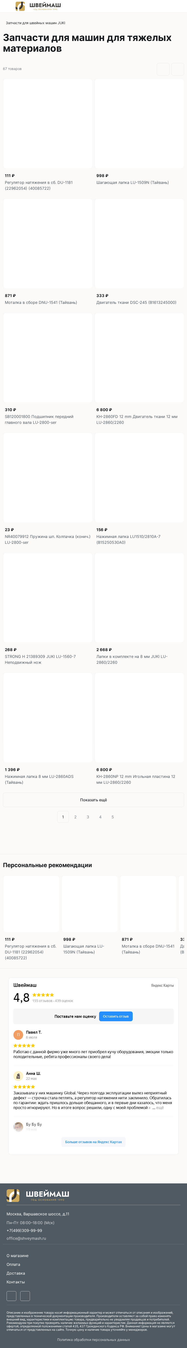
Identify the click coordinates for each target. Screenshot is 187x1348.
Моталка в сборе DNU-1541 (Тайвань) (41, 302)
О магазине (17, 1255)
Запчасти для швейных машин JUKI (35, 23)
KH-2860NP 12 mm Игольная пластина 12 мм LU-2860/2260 (135, 779)
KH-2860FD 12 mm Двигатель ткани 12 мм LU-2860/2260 (137, 419)
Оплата (13, 1264)
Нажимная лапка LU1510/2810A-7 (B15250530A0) (128, 539)
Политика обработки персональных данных (93, 1340)
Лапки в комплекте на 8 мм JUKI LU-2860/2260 (132, 659)
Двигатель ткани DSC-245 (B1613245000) (136, 302)
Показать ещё (93, 799)
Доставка (16, 1273)
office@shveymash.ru (26, 1238)
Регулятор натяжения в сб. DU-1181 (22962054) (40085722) (39, 185)
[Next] (124, 817)
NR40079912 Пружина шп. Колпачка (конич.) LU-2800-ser (48, 539)
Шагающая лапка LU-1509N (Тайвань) (132, 182)
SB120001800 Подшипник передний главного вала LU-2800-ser (39, 419)
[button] (24, 1230)
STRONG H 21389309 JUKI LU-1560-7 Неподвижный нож (40, 659)
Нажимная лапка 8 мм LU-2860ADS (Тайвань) (39, 779)
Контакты (16, 1281)
